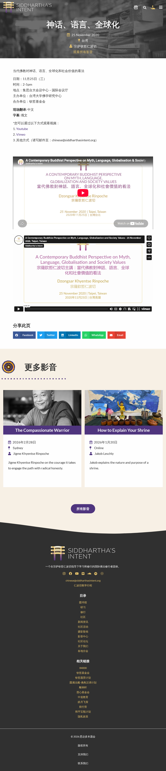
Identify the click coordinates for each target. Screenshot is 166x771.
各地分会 (83, 650)
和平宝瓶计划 (83, 711)
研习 (83, 607)
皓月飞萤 (83, 701)
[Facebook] (70, 573)
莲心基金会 (83, 692)
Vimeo (20, 134)
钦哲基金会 (83, 672)
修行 (83, 612)
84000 (83, 667)
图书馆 (83, 602)
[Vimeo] (83, 573)
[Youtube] (77, 573)
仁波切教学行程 (83, 585)
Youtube (22, 129)
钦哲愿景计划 (83, 677)
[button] (145, 7)
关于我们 (83, 646)
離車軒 (83, 687)
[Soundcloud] (89, 573)
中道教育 (83, 696)
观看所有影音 (83, 52)
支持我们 (83, 754)
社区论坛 (83, 641)
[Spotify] (96, 573)
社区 (83, 616)
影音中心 (83, 636)
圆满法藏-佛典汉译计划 (83, 682)
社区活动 (83, 626)
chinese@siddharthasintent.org (83, 580)
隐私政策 (83, 716)
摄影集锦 (83, 631)
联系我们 (83, 763)
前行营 (83, 706)
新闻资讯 (83, 621)
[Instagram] (64, 573)
